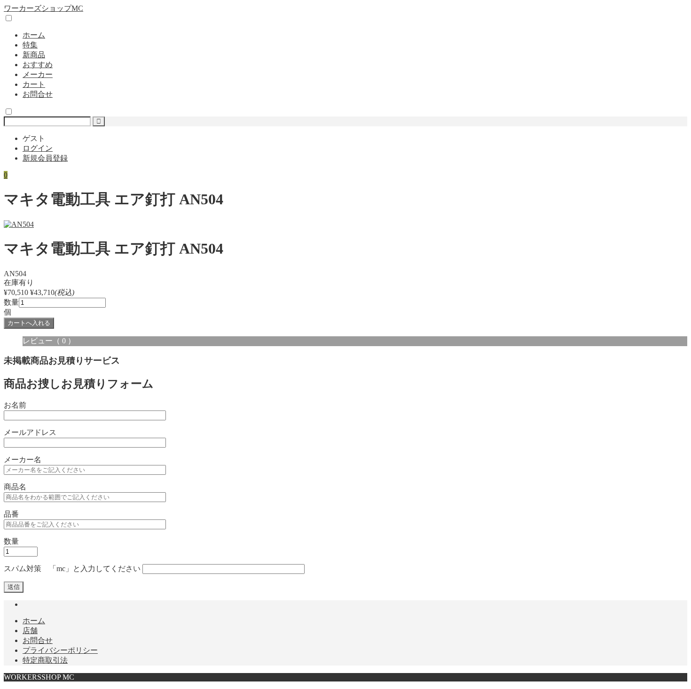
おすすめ (38, 65)
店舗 (30, 631)
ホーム (34, 35)
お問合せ (38, 94)
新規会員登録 (45, 158)
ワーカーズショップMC (43, 8)
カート (34, 84)
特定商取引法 (45, 660)
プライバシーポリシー (60, 650)
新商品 (34, 55)
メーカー (38, 74)
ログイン (38, 148)
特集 (30, 45)
